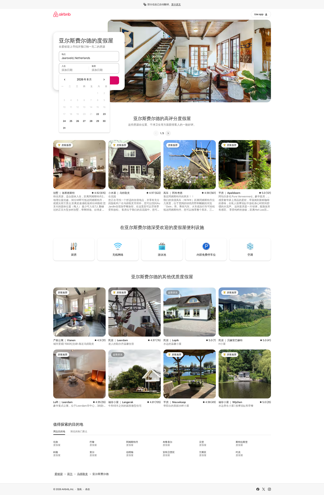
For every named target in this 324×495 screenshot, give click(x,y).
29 (97, 121)
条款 (87, 489)
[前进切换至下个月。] (104, 80)
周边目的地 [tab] (59, 431)
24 (64, 121)
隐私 (79, 489)
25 (71, 121)
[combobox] (89, 58)
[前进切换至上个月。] (65, 80)
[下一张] (168, 133)
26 (77, 121)
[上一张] (156, 133)
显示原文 (176, 4)
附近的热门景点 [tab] (79, 431)
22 (97, 114)
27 (84, 121)
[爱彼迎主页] (62, 14)
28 (91, 121)
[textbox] (74, 70)
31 (64, 128)
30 (104, 121)
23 (104, 114)
